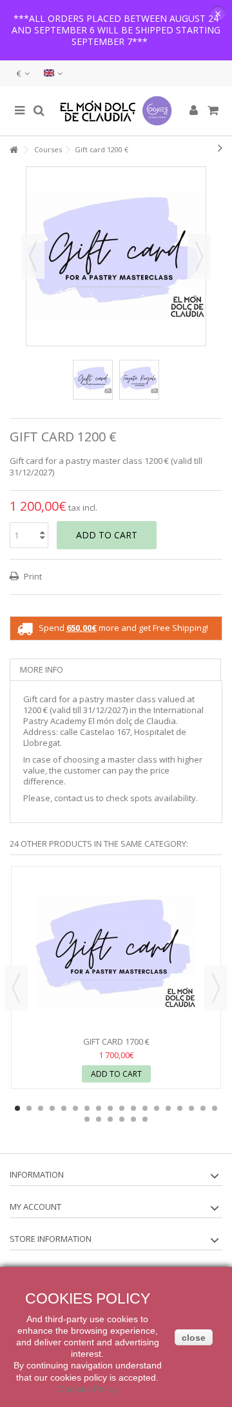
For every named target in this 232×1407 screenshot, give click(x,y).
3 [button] (40, 1108)
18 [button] (214, 1108)
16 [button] (191, 1108)
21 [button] (110, 1119)
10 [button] (121, 1108)
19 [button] (87, 1119)
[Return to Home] (13, 150)
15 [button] (179, 1108)
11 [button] (133, 1108)
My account (35, 1206)
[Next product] (220, 147)
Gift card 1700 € (116, 1041)
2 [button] (29, 1108)
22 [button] (121, 1119)
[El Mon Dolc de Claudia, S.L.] (116, 111)
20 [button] (98, 1119)
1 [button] (17, 1108)
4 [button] (52, 1108)
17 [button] (203, 1108)
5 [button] (63, 1108)
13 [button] (156, 1108)
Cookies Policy (87, 1389)
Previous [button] (32, 256)
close (194, 1337)
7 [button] (87, 1108)
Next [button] (199, 256)
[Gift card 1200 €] (92, 379)
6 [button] (75, 1108)
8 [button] (98, 1108)
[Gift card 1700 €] (116, 952)
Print (32, 576)
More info (41, 669)
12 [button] (145, 1108)
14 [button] (168, 1108)
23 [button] (133, 1119)
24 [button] (145, 1119)
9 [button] (110, 1108)
